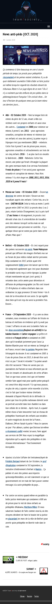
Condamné (21, 126)
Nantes (38, 469)
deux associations (16, 330)
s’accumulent (8, 77)
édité (21, 264)
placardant (13, 518)
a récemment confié (14, 431)
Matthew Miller (30, 507)
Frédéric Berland (13, 461)
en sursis (28, 249)
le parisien (30, 349)
